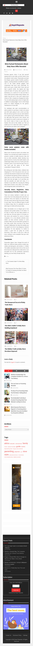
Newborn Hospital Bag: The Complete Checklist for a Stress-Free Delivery (19, 376)
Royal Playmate (19, 592)
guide (18, 446)
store (7, 256)
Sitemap (25, 635)
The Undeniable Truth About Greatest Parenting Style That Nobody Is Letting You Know (19, 400)
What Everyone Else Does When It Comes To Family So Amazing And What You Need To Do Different (16, 270)
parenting (9, 451)
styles (6, 454)
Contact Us (8, 635)
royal (21, 451)
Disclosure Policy (17, 635)
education (12, 443)
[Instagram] (7, 13)
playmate (17, 451)
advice (6, 443)
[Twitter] (9, 13)
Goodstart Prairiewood (12, 446)
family (25, 443)
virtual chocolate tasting (8, 457)
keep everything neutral (8, 448)
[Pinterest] (12, 13)
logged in (13, 362)
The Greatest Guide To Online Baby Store (15, 262)
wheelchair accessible (16, 457)
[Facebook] (4, 13)
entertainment (18, 443)
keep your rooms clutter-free (18, 448)
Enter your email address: (16, 587)
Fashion (5, 446)
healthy (23, 446)
